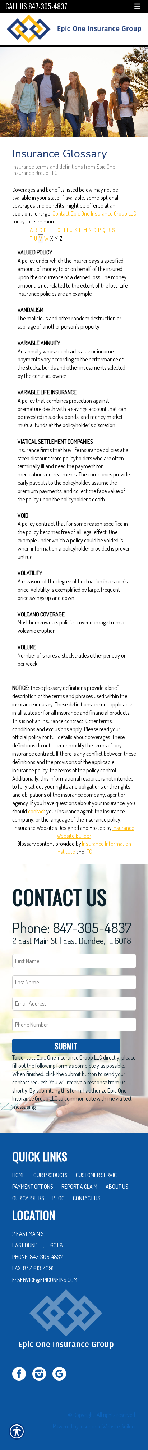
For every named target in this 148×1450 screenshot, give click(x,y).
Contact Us (86, 1198)
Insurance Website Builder (108, 1426)
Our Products (50, 1175)
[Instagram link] (41, 1373)
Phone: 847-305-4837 (71, 927)
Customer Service (98, 1175)
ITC (88, 851)
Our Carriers (28, 1198)
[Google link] (61, 1373)
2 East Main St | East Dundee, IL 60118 (71, 940)
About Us (117, 1186)
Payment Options (32, 1186)
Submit (66, 1046)
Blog (58, 1198)
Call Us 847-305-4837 (36, 6)
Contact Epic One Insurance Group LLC (94, 213)
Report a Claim (79, 1186)
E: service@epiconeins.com (44, 1279)
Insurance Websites (35, 827)
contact (36, 811)
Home (18, 1175)
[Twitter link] (21, 1373)
